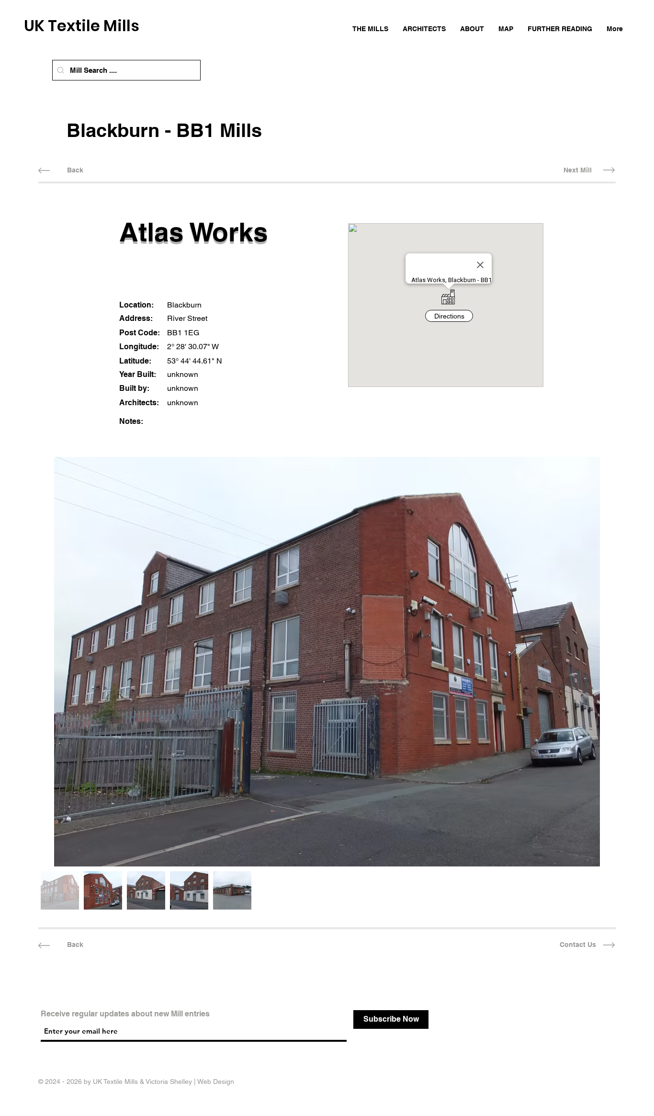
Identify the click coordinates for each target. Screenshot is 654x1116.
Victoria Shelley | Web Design (190, 1081)
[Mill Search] (60, 70)
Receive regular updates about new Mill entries (125, 1014)
